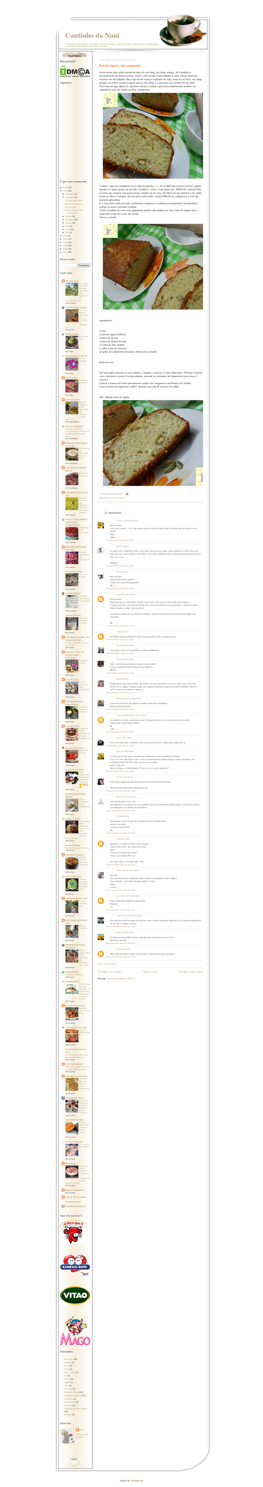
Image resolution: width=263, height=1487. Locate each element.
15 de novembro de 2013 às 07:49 (120, 890)
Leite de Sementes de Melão (83, 620)
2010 (65, 242)
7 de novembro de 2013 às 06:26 (120, 566)
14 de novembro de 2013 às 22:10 (120, 833)
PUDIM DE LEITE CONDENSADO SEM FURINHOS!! (84, 734)
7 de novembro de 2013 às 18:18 (120, 732)
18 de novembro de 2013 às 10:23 (120, 926)
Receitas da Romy (73, 572)
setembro (69, 219)
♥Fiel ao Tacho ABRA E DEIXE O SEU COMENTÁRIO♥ (76, 522)
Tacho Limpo (71, 378)
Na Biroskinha (72, 334)
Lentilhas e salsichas (74, 975)
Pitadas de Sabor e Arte (76, 898)
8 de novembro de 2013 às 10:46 (120, 746)
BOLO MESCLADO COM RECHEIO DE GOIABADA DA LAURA (84, 957)
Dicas (66, 1369)
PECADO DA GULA (74, 1098)
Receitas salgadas (72, 1395)
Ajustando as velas (74, 1120)
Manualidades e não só (76, 356)
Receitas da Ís (72, 281)
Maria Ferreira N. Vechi (126, 698)
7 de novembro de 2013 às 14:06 (120, 673)
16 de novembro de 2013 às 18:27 (120, 910)
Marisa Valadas (123, 645)
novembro (70, 197)
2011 (65, 239)
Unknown (120, 839)
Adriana (119, 679)
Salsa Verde (70, 1163)
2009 (65, 246)
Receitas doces (118, 498)
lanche (67, 1379)
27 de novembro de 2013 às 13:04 (120, 957)
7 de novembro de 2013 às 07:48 (120, 588)
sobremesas (69, 1402)
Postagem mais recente (190, 971)
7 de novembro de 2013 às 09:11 (120, 626)
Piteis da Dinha (72, 400)
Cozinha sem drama (74, 1005)
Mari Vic (120, 546)
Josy (156, 186)
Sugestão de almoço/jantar (75, 1409)
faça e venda (70, 1372)
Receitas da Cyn (73, 1202)
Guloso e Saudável (124, 520)
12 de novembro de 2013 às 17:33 (120, 791)
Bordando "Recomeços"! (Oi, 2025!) (84, 598)
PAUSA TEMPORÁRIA (84, 1032)
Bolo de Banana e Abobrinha (77, 848)
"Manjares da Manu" (74, 855)
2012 (65, 236)
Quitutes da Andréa (74, 770)
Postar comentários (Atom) (121, 978)
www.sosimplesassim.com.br (129, 715)
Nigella (67, 1382)
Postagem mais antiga (109, 971)
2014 (65, 188)
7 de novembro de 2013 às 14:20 (120, 693)
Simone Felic (121, 777)
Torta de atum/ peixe (74, 201)
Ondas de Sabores (74, 1142)
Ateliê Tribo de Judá (124, 870)
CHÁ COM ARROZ (74, 1064)
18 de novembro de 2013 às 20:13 (120, 943)
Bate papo (68, 1359)
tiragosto (68, 1415)
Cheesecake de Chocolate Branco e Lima (84, 453)
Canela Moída (71, 972)
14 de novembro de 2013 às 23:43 (120, 865)
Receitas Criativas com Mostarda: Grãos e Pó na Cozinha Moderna (84, 505)
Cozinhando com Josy (76, 1027)
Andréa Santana (123, 594)
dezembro (70, 194)
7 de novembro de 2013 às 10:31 (120, 639)
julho (67, 226)
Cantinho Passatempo (75, 307)
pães (66, 1385)
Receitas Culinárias (74, 748)
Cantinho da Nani (92, 35)
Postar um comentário (107, 964)
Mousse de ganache (74, 204)
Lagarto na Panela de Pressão (83, 709)
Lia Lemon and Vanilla (125, 896)
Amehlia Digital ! (73, 593)
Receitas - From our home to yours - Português (74, 655)
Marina (119, 572)
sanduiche (68, 1399)
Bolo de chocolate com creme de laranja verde (83, 884)
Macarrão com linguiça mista (84, 1010)
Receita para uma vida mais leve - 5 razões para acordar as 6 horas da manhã (84, 991)
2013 (65, 191)
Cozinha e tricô (72, 726)
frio (65, 1376)
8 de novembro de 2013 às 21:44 (120, 771)
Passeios (68, 1389)
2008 (65, 249)
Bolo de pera (70, 207)
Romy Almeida (122, 659)
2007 (65, 252)
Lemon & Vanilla (73, 819)
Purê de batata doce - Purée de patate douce (84, 1127)
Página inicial (150, 971)
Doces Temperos (73, 877)
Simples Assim (72, 981)
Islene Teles (121, 738)
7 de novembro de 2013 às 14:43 (120, 709)
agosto (68, 223)
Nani (82, 1430)
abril (67, 233)
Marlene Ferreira (123, 797)
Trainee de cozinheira (75, 1197)
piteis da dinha (122, 751)
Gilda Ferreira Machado (126, 915)
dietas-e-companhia (74, 1190)
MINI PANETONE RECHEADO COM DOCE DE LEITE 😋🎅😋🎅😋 (84, 779)
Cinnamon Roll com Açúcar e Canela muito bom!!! (84, 1084)
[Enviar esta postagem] (126, 494)
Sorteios (67, 1405)
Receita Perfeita (72, 845)
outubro (68, 216)
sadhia (119, 632)
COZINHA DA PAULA (75, 1206)
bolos (66, 1366)
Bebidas (67, 1362)
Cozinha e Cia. (72, 679)
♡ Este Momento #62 (83, 903)
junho (67, 229)
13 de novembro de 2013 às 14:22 (120, 810)
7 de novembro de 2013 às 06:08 (120, 540)
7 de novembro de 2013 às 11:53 (120, 653)
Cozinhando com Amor (76, 1076)
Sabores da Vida (73, 615)
